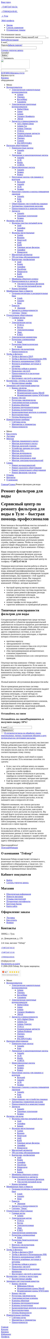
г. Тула (4, 16)
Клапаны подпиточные (22, 410)
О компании (12, 480)
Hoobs (20, 162)
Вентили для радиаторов (23, 349)
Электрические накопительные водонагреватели (26, 91)
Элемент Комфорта (26, 116)
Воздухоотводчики (20, 414)
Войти (4, 40)
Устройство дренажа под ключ (25, 448)
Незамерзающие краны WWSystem (33, 395)
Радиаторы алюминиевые (23, 339)
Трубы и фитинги (14, 354)
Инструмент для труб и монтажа (26, 378)
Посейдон (21, 269)
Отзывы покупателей (16, 899)
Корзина (5, 78)
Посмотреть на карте (10, 964)
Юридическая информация (18, 894)
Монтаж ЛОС (18, 451)
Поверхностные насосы (22, 148)
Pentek (20, 264)
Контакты (10, 477)
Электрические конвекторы (24, 337)
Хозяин (20, 172)
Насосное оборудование (17, 145)
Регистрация (12, 40)
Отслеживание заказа (11, 37)
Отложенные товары (15, 30)
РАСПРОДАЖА (24, 143)
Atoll (19, 225)
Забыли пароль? (15, 45)
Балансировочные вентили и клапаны (29, 412)
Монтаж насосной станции (24, 446)
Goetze (20, 235)
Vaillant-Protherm (24, 136)
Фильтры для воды (14, 220)
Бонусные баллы (14, 904)
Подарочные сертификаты (18, 901)
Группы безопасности (22, 417)
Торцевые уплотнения (27, 216)
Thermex (21, 97)
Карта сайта (11, 906)
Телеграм (5, 847)
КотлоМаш (22, 99)
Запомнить (9, 58)
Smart (19, 342)
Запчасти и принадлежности (25, 121)
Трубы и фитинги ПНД (22, 356)
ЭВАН (20, 119)
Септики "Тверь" (19, 313)
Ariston (20, 94)
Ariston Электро (24, 128)
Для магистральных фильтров (30, 284)
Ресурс (20, 327)
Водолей (21, 182)
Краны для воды (19, 388)
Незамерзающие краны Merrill (30, 393)
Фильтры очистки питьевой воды (27, 223)
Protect (20, 174)
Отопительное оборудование (19, 315)
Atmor (20, 111)
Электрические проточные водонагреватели (24, 105)
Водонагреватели (14, 87)
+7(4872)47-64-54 (9, 7)
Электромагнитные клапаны (25, 402)
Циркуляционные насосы (23, 167)
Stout (19, 303)
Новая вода (22, 252)
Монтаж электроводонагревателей (27, 460)
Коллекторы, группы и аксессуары (22, 381)
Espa (19, 153)
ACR (19, 160)
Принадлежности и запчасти (25, 281)
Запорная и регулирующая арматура (22, 385)
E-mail (4, 42)
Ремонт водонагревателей (23, 465)
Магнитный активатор (22, 254)
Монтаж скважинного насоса (25, 441)
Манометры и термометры (24, 424)
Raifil (19, 245)
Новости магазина (14, 896)
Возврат (10, 922)
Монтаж (10, 438)
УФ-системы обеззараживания (25, 257)
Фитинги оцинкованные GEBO (26, 361)
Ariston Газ (22, 126)
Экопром (21, 308)
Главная (4, 484)
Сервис (9, 463)
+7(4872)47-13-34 (7, 952)
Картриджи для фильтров (23, 259)
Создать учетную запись (12, 50)
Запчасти (16, 211)
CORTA (20, 165)
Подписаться (7, 730)
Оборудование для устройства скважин (30, 203)
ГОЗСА (20, 131)
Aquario (20, 150)
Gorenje (20, 140)
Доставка (10, 436)
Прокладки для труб (21, 371)
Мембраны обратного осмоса (25, 279)
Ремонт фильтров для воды (24, 472)
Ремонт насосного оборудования (26, 468)
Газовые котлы (18, 317)
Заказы (9, 25)
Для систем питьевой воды (29, 286)
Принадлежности (20, 351)
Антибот (5, 53)
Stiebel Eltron (23, 109)
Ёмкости (15, 305)
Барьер (20, 230)
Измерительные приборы (17, 419)
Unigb (19, 298)
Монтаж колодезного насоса (24, 443)
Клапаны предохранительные (25, 407)
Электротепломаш (25, 330)
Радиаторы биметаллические (25, 344)
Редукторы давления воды (24, 400)
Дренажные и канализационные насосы (30, 155)
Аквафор (21, 228)
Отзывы (10, 475)
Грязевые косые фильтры (28, 247)
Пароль (4, 45)
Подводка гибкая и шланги (24, 368)
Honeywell (21, 240)
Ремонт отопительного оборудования (29, 470)
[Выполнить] (47, 37)
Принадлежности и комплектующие (28, 208)
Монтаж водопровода (21, 453)
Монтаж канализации (21, 455)
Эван (19, 332)
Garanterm (21, 102)
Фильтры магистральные (23, 233)
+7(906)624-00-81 (9, 11)
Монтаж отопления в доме (24, 458)
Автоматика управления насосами (27, 206)
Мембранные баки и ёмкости (19, 291)
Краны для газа (19, 397)
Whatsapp (13, 847)
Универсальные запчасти (28, 133)
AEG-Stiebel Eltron (25, 123)
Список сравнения (14, 27)
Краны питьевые (19, 288)
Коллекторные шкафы (22, 383)
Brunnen (20, 237)
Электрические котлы (22, 322)
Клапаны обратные (20, 405)
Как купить (11, 434)
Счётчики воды (19, 422)
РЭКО (20, 334)
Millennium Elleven (25, 390)
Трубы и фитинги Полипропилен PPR (29, 359)
